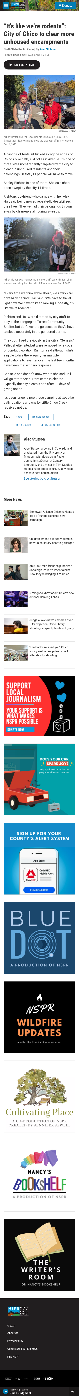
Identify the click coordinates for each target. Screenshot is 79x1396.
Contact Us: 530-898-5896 (22, 1349)
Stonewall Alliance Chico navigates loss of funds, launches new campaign (51, 516)
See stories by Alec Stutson (42, 478)
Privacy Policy (15, 1341)
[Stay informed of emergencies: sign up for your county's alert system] (39, 858)
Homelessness (41, 416)
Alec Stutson (47, 49)
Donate (67, 5)
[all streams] (74, 1391)
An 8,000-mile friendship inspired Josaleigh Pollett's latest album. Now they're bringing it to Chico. (50, 570)
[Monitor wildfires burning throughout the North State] (39, 1017)
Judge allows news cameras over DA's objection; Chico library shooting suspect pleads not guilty (51, 624)
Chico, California (50, 424)
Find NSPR (13, 1356)
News (19, 416)
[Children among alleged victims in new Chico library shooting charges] (16, 545)
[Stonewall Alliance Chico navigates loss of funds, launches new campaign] (16, 518)
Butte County (23, 424)
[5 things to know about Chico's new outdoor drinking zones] (16, 599)
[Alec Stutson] (12, 445)
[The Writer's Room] (39, 1255)
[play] (5, 1391)
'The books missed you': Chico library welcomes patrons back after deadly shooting (49, 651)
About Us (12, 1333)
